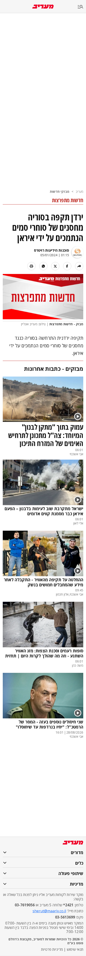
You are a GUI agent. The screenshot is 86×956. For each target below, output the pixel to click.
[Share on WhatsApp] (43, 266)
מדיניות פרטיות (52, 949)
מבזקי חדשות (59, 191)
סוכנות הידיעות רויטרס (51, 250)
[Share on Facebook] (67, 266)
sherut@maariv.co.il (49, 910)
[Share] (79, 266)
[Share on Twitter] (55, 266)
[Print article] (31, 266)
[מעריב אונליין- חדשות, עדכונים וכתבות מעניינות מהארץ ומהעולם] (43, 7)
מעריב (79, 191)
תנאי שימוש (75, 949)
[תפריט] (82, 7)
